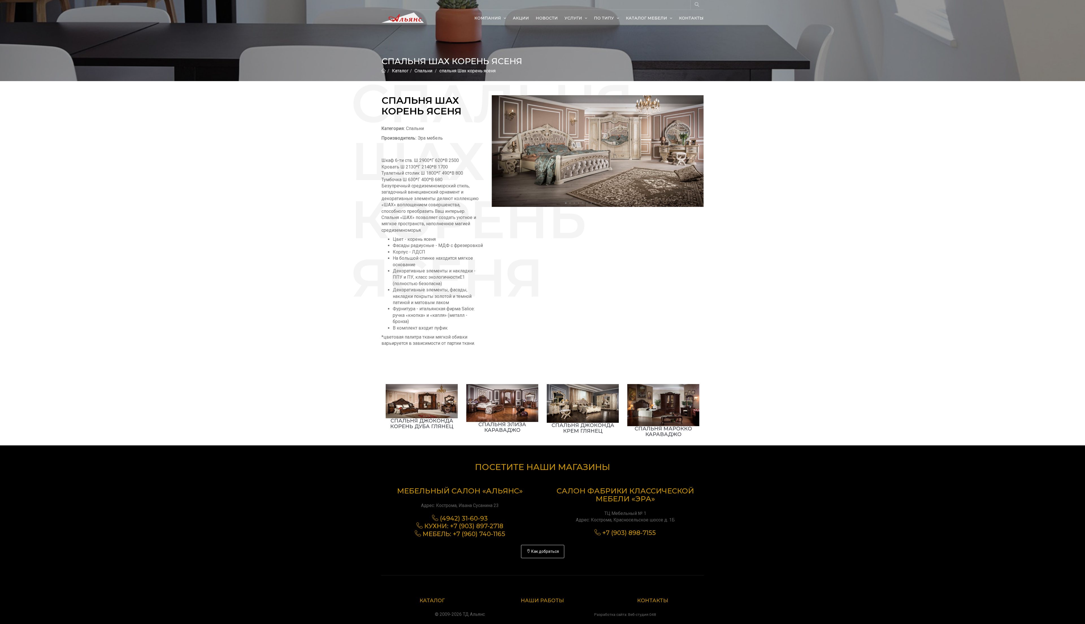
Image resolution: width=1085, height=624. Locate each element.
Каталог (400, 70)
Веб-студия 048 (642, 614)
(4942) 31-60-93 (464, 518)
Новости (547, 18)
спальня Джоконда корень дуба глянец (421, 424)
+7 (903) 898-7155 (629, 533)
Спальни (423, 70)
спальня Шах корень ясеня (467, 70)
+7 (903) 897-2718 (476, 526)
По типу (604, 18)
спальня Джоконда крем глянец (583, 428)
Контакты (691, 18)
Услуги (574, 18)
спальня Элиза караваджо (502, 427)
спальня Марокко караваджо (663, 431)
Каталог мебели (647, 18)
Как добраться (544, 551)
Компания (488, 18)
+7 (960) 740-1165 (479, 534)
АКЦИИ (521, 18)
